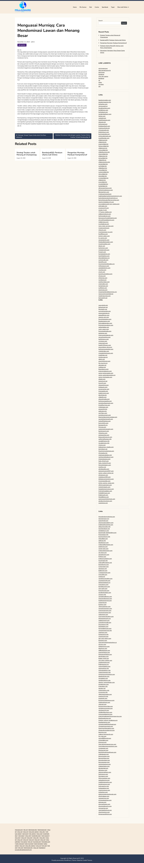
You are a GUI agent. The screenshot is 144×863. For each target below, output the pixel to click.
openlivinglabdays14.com (106, 202)
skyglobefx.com (103, 678)
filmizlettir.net (102, 309)
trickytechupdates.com (105, 491)
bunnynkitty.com (103, 423)
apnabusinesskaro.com (105, 501)
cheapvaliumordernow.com (106, 730)
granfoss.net (102, 467)
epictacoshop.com (103, 435)
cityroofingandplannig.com (106, 220)
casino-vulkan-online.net (105, 473)
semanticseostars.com (105, 608)
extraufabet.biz (102, 158)
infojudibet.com (103, 539)
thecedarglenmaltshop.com (106, 517)
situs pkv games (103, 76)
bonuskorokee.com (104, 760)
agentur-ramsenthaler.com (106, 682)
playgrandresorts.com (105, 806)
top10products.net (104, 529)
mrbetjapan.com (103, 407)
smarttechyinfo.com (104, 581)
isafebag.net (102, 367)
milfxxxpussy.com (103, 266)
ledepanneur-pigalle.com (106, 447)
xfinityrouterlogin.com (105, 485)
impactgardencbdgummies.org (107, 292)
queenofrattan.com (104, 652)
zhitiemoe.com (102, 278)
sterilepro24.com (103, 710)
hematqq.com (46, 842)
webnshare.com (103, 614)
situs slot (39, 834)
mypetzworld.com (103, 228)
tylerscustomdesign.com (105, 335)
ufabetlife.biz (102, 160)
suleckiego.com (103, 503)
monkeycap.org (103, 357)
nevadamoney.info (103, 443)
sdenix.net (101, 359)
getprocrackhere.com (104, 772)
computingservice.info (105, 630)
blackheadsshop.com (104, 718)
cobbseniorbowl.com (104, 214)
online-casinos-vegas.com (106, 483)
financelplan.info (103, 535)
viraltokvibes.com (103, 351)
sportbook (105, 7)
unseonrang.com (103, 636)
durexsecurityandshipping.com (107, 218)
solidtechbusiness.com (105, 712)
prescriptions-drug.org (105, 347)
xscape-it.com (102, 210)
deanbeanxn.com (103, 543)
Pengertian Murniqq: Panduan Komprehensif (77, 153)
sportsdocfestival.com (105, 810)
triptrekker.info (103, 686)
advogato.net (102, 365)
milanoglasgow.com (104, 459)
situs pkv (42, 832)
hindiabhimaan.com (104, 493)
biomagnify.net (102, 298)
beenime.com (102, 732)
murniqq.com (37, 842)
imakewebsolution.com (105, 551)
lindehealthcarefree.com (105, 525)
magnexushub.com (104, 128)
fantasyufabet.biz (103, 146)
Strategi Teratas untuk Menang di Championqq (27, 153)
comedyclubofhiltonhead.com (107, 724)
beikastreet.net (103, 307)
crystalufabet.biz (103, 178)
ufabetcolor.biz (102, 156)
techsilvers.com (103, 248)
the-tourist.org (102, 363)
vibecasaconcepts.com (105, 694)
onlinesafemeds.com (104, 136)
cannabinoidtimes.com (105, 596)
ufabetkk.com (102, 397)
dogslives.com (102, 648)
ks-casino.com (102, 238)
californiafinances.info (104, 439)
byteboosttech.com (104, 126)
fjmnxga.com (102, 427)
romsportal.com (103, 808)
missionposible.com (104, 481)
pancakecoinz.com (103, 555)
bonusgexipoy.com (104, 762)
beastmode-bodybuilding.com (107, 533)
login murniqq (29, 844)
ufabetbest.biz (102, 168)
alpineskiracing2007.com (106, 471)
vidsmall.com (102, 704)
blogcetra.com (102, 640)
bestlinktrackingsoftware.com (107, 752)
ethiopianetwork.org (104, 618)
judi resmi (25, 834)
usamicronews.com (104, 790)
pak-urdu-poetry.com (104, 638)
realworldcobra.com (104, 666)
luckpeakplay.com (103, 788)
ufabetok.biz (102, 180)
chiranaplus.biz (102, 453)
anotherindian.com (104, 282)
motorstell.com (103, 343)
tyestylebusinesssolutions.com (107, 746)
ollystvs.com (102, 644)
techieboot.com (103, 112)
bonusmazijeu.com (104, 756)
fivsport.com (102, 252)
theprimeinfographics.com (106, 728)
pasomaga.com (102, 290)
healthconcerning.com (105, 600)
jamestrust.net (102, 381)
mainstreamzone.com (104, 610)
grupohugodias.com (104, 244)
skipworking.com (103, 385)
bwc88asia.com (103, 234)
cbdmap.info (102, 541)
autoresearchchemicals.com (106, 499)
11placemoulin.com (104, 573)
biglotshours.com (103, 132)
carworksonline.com (104, 337)
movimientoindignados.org (106, 264)
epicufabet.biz (102, 176)
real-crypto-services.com (106, 226)
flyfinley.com (102, 557)
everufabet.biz (102, 182)
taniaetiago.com (103, 286)
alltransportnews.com (105, 188)
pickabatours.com (103, 531)
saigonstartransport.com (105, 429)
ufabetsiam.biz (102, 148)
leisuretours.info (103, 624)
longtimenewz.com (104, 784)
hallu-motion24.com (104, 463)
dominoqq (101, 72)
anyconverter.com (103, 389)
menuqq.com (19, 830)
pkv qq (26, 830)
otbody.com (101, 379)
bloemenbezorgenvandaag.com (107, 417)
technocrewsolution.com (105, 349)
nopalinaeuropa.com (104, 296)
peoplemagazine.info (104, 102)
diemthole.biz (102, 395)
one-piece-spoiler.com (105, 660)
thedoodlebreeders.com (105, 242)
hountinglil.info (103, 561)
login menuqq (20, 844)
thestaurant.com (103, 750)
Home (75, 7)
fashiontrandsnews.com (105, 190)
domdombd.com (103, 768)
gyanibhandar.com (103, 138)
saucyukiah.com (103, 305)
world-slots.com (103, 549)
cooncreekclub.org (103, 313)
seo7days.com (102, 413)
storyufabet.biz (102, 174)
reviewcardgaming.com (105, 714)
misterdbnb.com (103, 740)
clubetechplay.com (104, 766)
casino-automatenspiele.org (106, 375)
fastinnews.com (103, 774)
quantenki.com (102, 698)
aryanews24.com (103, 208)
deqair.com (101, 246)
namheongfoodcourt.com (105, 457)
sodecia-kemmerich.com (105, 734)
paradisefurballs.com (104, 592)
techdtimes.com (103, 110)
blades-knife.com (103, 658)
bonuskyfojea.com (103, 758)
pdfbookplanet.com (104, 650)
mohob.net (101, 577)
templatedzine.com (104, 254)
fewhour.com (102, 604)
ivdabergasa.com (103, 222)
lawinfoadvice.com (104, 256)
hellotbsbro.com (103, 626)
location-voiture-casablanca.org (107, 720)
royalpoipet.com (103, 748)
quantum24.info (103, 696)
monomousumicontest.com (106, 674)
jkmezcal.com (102, 742)
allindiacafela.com (103, 469)
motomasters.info (103, 690)
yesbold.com (102, 118)
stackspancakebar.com (105, 455)
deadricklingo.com (103, 676)
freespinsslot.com (103, 591)
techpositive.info (103, 634)
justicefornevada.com (104, 622)
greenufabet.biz (103, 154)
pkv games (83, 7)
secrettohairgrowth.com (105, 419)
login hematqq (38, 844)
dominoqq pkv (33, 830)
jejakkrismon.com (103, 393)
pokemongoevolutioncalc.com (107, 794)
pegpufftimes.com (103, 315)
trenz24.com (102, 383)
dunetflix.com (102, 262)
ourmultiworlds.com (104, 311)
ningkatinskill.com (103, 250)
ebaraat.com (102, 122)
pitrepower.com (103, 475)
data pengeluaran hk (104, 70)
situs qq (19, 832)
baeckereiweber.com (104, 100)
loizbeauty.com (102, 387)
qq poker (101, 84)
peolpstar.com (102, 333)
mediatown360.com (104, 477)
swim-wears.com (103, 329)
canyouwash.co (103, 106)
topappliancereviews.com (106, 489)
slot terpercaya (103, 68)
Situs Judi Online (122, 7)
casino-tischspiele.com (105, 377)
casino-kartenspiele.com (105, 373)
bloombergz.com (103, 369)
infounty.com (102, 230)
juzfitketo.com (102, 288)
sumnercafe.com (103, 260)
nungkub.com (102, 280)
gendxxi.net (102, 688)
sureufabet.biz (102, 170)
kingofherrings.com (104, 405)
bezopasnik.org (103, 425)
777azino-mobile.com (105, 212)
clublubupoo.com (103, 754)
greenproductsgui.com (105, 598)
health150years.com (104, 345)
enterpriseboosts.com (105, 371)
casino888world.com (104, 738)
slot (90, 7)
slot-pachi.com (102, 589)
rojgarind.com (102, 602)
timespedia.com (103, 391)
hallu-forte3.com (103, 461)
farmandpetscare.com (104, 628)
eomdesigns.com (103, 684)
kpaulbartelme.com (104, 722)
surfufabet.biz (102, 166)
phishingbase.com (103, 796)
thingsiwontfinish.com (105, 814)
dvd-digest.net (102, 449)
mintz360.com (102, 575)
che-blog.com (102, 553)
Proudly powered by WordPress (61, 860)
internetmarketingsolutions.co (107, 642)
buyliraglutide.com (104, 134)
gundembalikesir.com (104, 114)
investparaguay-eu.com (105, 232)
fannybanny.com (103, 776)
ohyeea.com (102, 276)
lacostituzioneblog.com (105, 274)
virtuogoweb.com (103, 130)
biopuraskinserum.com (105, 437)
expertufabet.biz (103, 144)
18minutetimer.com (104, 606)
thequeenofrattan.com (105, 654)
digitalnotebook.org (104, 583)
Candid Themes (87, 860)
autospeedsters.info (104, 670)
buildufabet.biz (102, 186)
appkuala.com (102, 411)
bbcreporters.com (103, 192)
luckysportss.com (103, 786)
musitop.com (102, 270)
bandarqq (101, 74)
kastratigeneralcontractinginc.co (108, 198)
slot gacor (21, 836)
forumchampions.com (104, 319)
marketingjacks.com (104, 487)
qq (99, 80)
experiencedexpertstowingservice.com (110, 716)
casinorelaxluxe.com (104, 764)
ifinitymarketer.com (104, 778)
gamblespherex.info (104, 680)
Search (100, 21)
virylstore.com (102, 341)
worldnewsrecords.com (105, 708)
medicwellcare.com (104, 702)
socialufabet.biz (103, 164)
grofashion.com (103, 792)
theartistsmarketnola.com (106, 451)
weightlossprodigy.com (105, 579)
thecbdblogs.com (103, 497)
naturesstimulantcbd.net (105, 294)
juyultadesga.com (103, 224)
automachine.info (103, 668)
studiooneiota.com (104, 662)
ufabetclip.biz (102, 142)
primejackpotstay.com (105, 800)
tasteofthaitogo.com (104, 421)
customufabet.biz (103, 172)
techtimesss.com (103, 339)
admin (33, 42)
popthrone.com (103, 547)
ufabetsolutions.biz (104, 162)
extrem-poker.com (104, 236)
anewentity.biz (102, 409)
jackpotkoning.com (104, 780)
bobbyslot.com (102, 571)
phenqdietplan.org (104, 258)
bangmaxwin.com (103, 431)
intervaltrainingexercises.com (107, 744)
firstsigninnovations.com (105, 325)
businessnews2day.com (105, 706)
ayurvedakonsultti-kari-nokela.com (108, 204)
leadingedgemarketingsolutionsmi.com (110, 196)
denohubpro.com (103, 656)
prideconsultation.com (105, 559)
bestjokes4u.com (103, 565)
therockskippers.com (104, 465)
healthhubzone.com (104, 120)
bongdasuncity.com (104, 587)
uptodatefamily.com (104, 268)
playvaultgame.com (104, 804)
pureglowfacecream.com (105, 403)
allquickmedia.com (104, 399)
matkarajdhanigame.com (105, 545)
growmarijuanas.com (104, 612)
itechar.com (101, 116)
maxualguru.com (103, 585)
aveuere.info (102, 594)
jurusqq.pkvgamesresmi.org (23, 850)
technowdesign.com (104, 216)
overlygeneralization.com (106, 616)
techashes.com (102, 104)
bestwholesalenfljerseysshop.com (108, 200)
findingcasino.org (103, 664)
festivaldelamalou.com (105, 323)
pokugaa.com (102, 802)
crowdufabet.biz (103, 184)
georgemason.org (103, 519)
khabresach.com (103, 495)
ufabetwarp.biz (102, 140)
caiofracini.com (102, 632)
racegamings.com (103, 798)
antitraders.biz (102, 206)
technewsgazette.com (105, 401)
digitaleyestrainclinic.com (106, 479)
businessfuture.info (104, 537)
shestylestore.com (104, 812)
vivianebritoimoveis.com (105, 353)
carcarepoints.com (103, 240)
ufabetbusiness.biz (104, 152)
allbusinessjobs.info (104, 527)
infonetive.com (102, 433)
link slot (44, 846)
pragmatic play (36, 836)
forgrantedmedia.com (104, 331)
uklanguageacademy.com (105, 523)
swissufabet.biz (103, 150)
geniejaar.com (102, 569)
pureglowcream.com (104, 415)
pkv (99, 86)
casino (97, 7)
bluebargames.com (104, 321)
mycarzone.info (103, 692)
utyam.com (101, 272)
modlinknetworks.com (105, 782)
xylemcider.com (103, 284)
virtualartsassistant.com (105, 726)
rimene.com (102, 445)
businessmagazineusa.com (106, 700)
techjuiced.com (102, 124)
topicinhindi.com (103, 521)
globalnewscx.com (104, 646)
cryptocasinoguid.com (104, 194)
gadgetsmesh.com (104, 620)
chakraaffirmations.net (105, 563)
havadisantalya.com (104, 108)
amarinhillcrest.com (104, 361)
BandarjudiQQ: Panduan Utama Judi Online (52, 153)
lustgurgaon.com (103, 567)
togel (112, 7)
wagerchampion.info (104, 672)
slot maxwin (45, 836)
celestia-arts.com (103, 317)
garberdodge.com (103, 327)
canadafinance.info (103, 441)
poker (100, 82)
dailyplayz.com (102, 770)
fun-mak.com (102, 736)
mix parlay (24, 842)
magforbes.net (102, 355)
